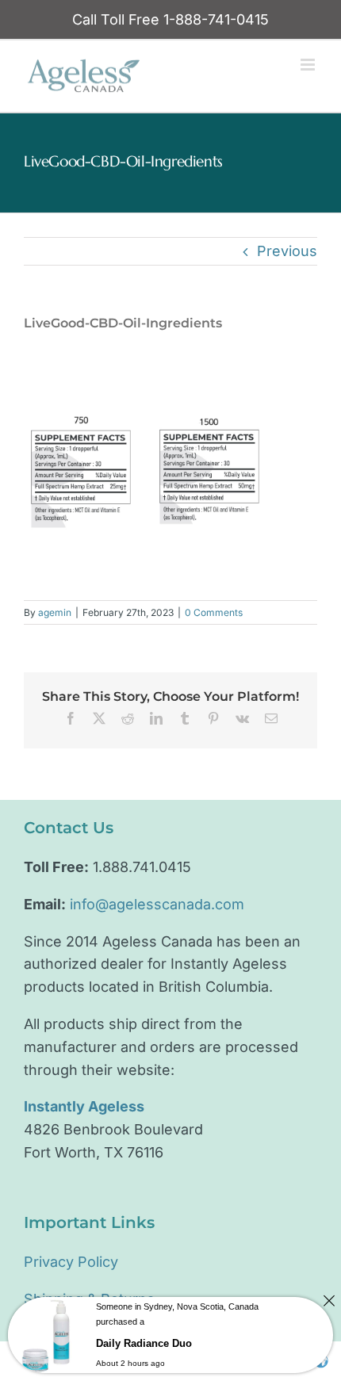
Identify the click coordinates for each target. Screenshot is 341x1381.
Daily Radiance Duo (144, 1343)
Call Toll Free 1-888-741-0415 (170, 19)
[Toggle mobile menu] (309, 64)
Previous (287, 251)
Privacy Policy (71, 1261)
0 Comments (214, 612)
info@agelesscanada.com (157, 904)
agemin (54, 612)
